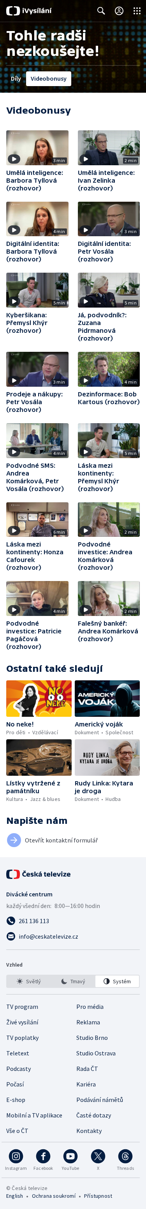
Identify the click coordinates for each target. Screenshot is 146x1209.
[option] (29, 981)
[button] (37, 147)
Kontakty (89, 1131)
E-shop (15, 1099)
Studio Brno (92, 1037)
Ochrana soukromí (54, 1195)
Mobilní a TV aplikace (34, 1115)
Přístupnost (98, 1195)
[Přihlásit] (119, 11)
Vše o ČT (17, 1131)
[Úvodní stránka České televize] (39, 874)
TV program (22, 1006)
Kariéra (86, 1084)
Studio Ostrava (96, 1053)
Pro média (90, 1006)
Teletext (17, 1053)
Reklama (88, 1022)
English (14, 1195)
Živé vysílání (22, 1022)
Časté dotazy (93, 1115)
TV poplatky (22, 1037)
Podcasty (18, 1068)
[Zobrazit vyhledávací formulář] (101, 11)
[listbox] (73, 981)
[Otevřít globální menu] (137, 11)
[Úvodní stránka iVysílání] (29, 11)
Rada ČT (87, 1068)
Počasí (15, 1084)
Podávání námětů (99, 1099)
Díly (16, 78)
